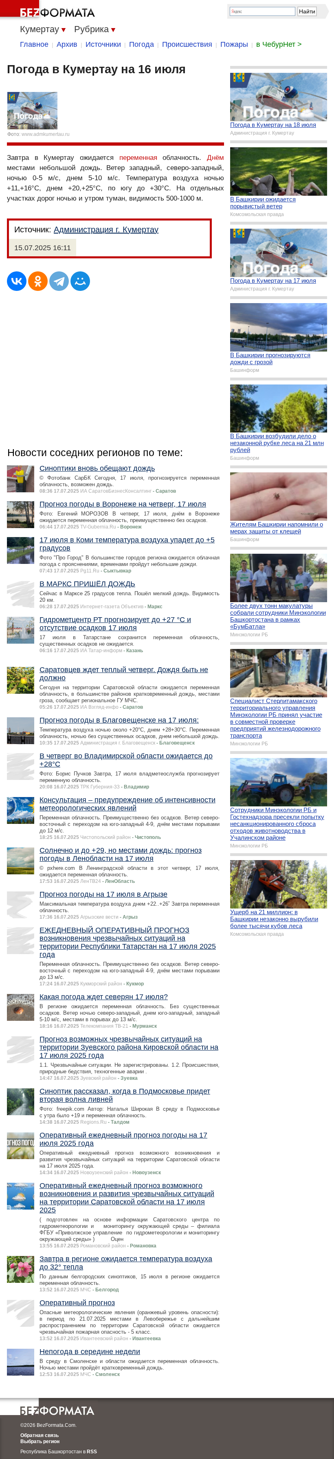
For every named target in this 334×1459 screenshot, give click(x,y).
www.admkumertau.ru (46, 134)
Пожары (234, 44)
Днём (215, 158)
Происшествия (187, 44)
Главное (34, 44)
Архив (67, 44)
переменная (138, 158)
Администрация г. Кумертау (106, 229)
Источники (103, 44)
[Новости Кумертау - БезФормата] (49, 10)
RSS (92, 1452)
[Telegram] (59, 281)
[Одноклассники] (38, 281)
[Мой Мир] (80, 281)
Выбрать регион (39, 1441)
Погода (141, 44)
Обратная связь (39, 1435)
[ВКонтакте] (16, 281)
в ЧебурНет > (279, 44)
